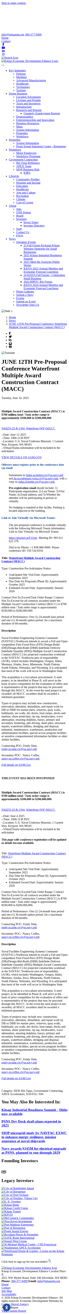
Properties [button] (14, 139)
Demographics (24, 116)
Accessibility (8, 1294)
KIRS (27, 172)
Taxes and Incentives (28, 103)
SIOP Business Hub (27, 169)
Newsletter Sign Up (27, 304)
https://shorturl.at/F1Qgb (23, 537)
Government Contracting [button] (23, 159)
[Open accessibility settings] (6, 1307)
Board (19, 215)
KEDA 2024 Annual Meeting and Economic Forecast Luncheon (43, 286)
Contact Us (22, 232)
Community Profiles (28, 179)
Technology (23, 87)
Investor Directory (34, 225)
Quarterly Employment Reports (42, 113)
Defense (21, 73)
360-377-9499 (33, 34)
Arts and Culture (26, 192)
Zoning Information (27, 129)
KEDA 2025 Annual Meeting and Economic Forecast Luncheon (43, 270)
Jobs (18, 209)
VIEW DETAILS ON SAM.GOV (21, 457)
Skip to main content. (13, 3)
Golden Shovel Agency (15, 1304)
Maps (19, 126)
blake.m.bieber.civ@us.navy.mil (44, 475)
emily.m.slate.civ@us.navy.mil (19, 749)
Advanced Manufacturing (31, 80)
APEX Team (23, 166)
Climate (20, 199)
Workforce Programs (28, 156)
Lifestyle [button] (14, 176)
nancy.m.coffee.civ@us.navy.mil (20, 758)
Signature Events (26, 242)
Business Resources (27, 123)
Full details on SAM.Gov (16, 764)
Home (5, 37)
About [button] (12, 205)
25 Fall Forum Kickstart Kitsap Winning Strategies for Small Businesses (42, 249)
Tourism (21, 90)
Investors (21, 219)
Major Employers (26, 153)
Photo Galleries (25, 291)
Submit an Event (26, 301)
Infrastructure (24, 106)
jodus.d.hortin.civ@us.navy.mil (36, 481)
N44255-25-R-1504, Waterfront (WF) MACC (28, 428)
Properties (22, 133)
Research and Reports (29, 110)
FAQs (19, 235)
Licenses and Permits (28, 100)
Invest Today (31, 222)
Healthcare (22, 83)
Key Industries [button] (17, 70)
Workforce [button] (15, 149)
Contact (5, 41)
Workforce (22, 136)
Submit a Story (24, 294)
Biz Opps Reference (28, 162)
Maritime (21, 77)
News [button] (12, 238)
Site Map (6, 1291)
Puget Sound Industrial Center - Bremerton (41, 146)
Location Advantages (28, 96)
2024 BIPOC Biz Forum (38, 281)
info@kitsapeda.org (12, 34)
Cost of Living (24, 202)
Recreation (22, 195)
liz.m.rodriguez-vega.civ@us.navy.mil (35, 478)
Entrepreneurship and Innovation (35, 120)
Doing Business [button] (18, 93)
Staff (19, 228)
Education (22, 186)
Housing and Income (28, 182)
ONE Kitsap (23, 212)
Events (20, 298)
